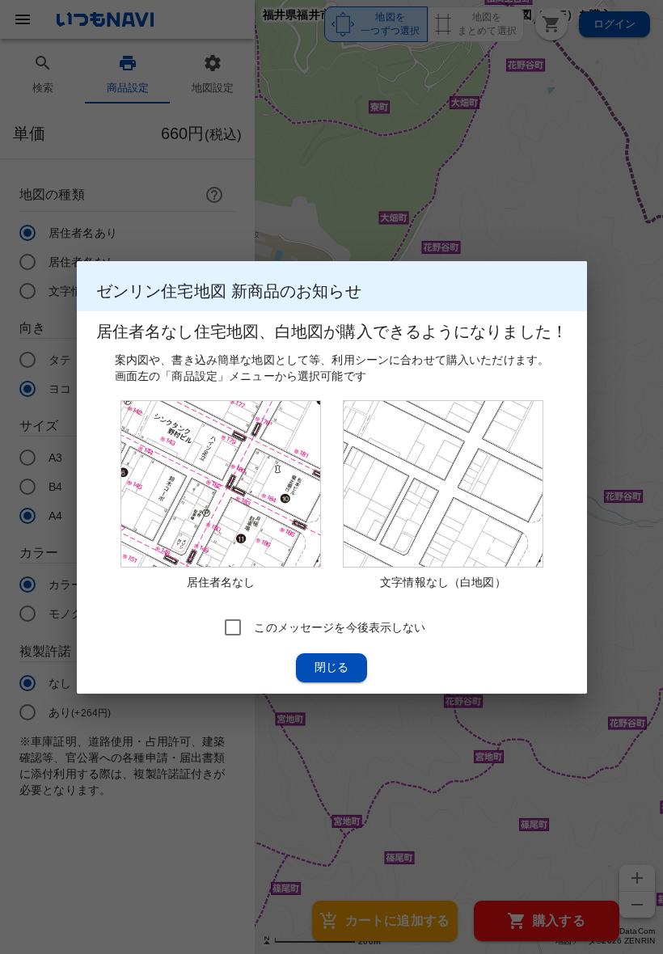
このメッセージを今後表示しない (339, 626)
